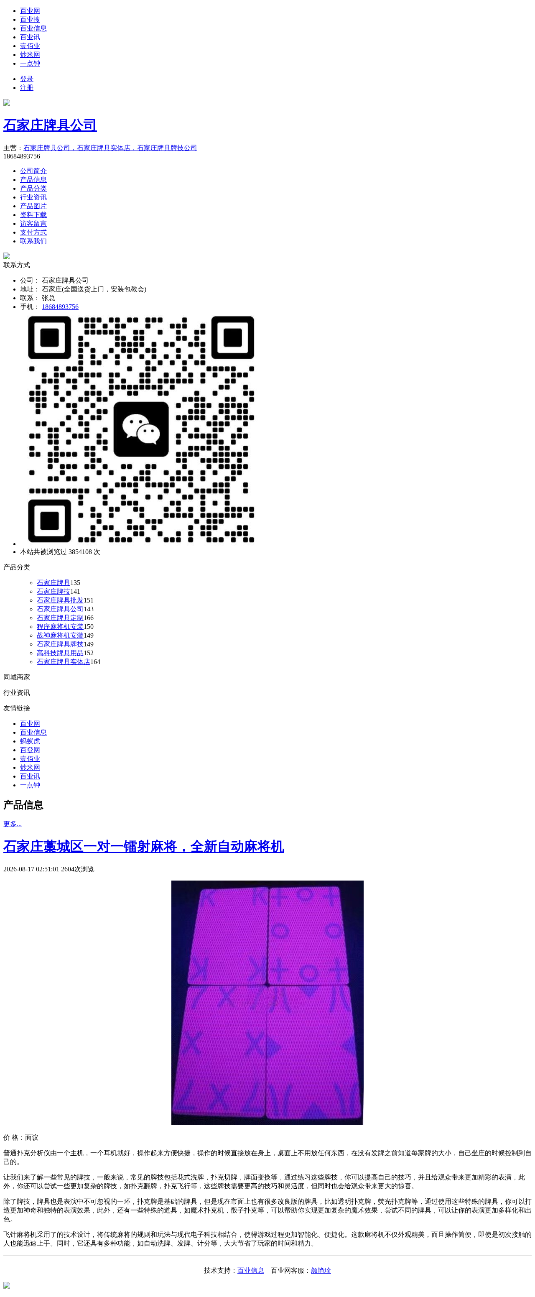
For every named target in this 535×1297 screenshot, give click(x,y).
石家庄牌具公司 (50, 125)
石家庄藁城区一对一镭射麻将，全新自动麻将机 (143, 846)
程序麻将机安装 (60, 626)
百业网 (30, 10)
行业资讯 (33, 197)
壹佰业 (30, 45)
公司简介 (33, 170)
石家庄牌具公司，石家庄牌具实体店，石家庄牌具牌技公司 (110, 147)
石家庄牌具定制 (60, 617)
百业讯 (30, 37)
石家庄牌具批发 (60, 600)
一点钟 (30, 63)
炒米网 (30, 54)
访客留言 (33, 223)
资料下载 (33, 214)
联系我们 (33, 241)
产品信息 (33, 179)
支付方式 (33, 232)
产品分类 (33, 188)
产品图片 (33, 205)
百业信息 (33, 28)
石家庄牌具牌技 (60, 644)
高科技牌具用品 (60, 652)
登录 (26, 78)
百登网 (30, 749)
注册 (26, 87)
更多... (12, 823)
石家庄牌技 (53, 591)
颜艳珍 (321, 1270)
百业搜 (30, 19)
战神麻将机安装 (60, 635)
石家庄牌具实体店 (63, 661)
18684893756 (60, 306)
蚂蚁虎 (30, 741)
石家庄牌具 (53, 582)
